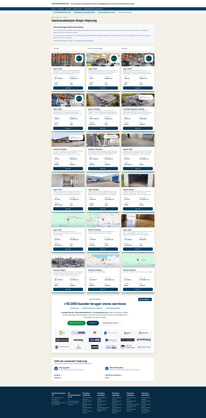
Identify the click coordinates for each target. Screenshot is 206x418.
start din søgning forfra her (85, 40)
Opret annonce (77, 9)
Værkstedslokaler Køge (133, 404)
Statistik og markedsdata (113, 375)
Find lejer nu (93, 323)
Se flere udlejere (145, 299)
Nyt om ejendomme (73, 403)
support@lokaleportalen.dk (59, 402)
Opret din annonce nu (76, 323)
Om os (54, 9)
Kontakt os (60, 9)
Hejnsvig (65, 17)
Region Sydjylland (56, 17)
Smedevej (57, 378)
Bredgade (57, 375)
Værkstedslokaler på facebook (93, 9)
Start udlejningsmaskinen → (111, 323)
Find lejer (68, 9)
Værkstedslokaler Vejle (103, 407)
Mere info (68, 88)
